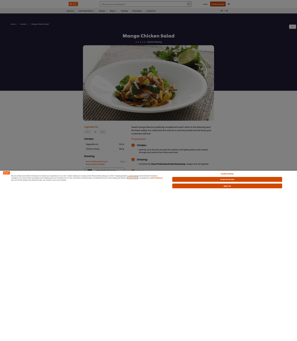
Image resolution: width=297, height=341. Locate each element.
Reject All (227, 186)
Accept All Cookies (227, 179)
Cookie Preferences (156, 178)
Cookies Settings (227, 173)
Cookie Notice (132, 178)
